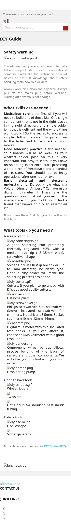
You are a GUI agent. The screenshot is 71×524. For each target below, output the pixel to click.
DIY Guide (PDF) (55, 446)
